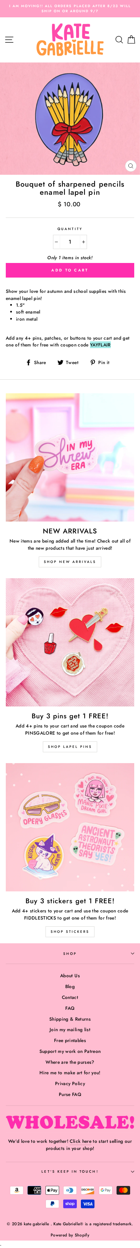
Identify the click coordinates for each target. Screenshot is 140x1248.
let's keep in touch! (69, 1171)
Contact (70, 997)
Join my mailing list (70, 1029)
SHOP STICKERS (70, 931)
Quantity (69, 228)
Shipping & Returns (70, 1019)
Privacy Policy (70, 1083)
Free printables (70, 1040)
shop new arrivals (70, 561)
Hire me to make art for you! (70, 1072)
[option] (70, 8)
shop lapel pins (70, 746)
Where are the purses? (70, 1062)
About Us (70, 975)
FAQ (69, 1008)
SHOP (70, 953)
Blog (70, 986)
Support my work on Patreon (70, 1051)
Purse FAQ (70, 1094)
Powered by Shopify (70, 1235)
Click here (80, 1141)
